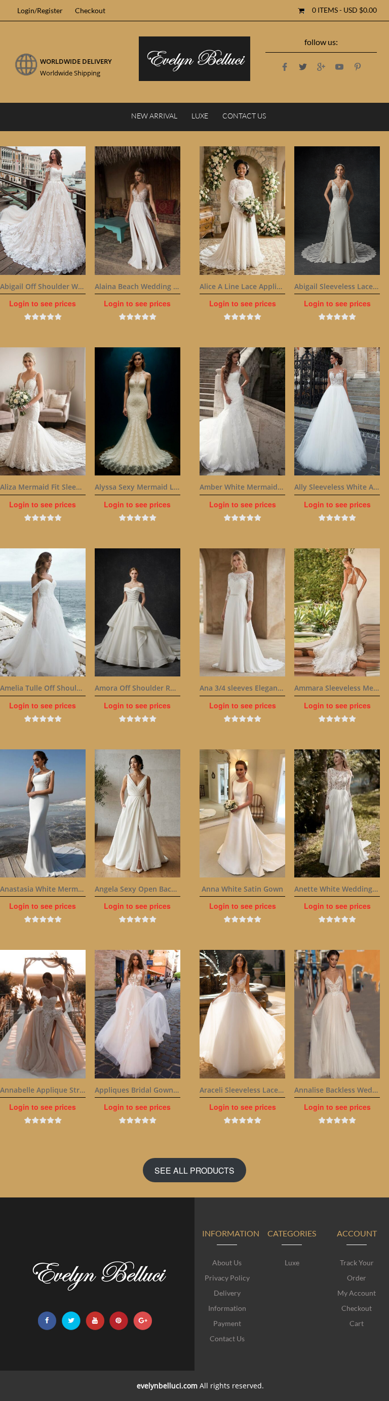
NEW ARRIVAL (154, 115)
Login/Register (40, 10)
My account (356, 1293)
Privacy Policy (227, 1277)
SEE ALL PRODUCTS (194, 1170)
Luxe (199, 115)
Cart (356, 1323)
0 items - (344, 10)
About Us (227, 1262)
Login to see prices (42, 303)
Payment (227, 1323)
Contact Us (244, 115)
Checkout (90, 10)
